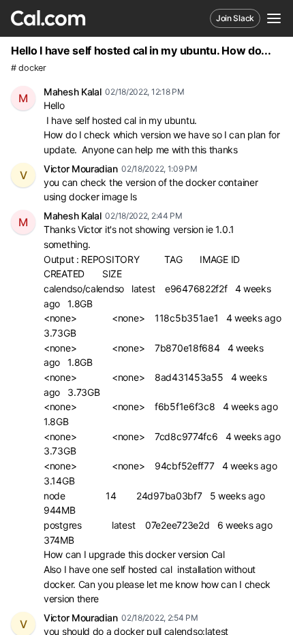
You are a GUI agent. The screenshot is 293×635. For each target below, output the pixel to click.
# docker (28, 68)
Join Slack (235, 18)
